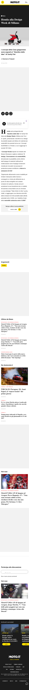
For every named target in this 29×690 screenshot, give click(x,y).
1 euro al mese (13, 209)
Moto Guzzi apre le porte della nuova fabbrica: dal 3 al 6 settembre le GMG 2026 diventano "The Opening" (13, 356)
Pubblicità (18, 666)
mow (16, 681)
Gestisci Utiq (19, 669)
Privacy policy (8, 664)
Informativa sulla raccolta (6, 686)
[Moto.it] (14, 2)
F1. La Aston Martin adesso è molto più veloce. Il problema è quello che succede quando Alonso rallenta (13, 404)
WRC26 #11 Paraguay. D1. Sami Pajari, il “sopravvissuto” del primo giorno (13, 391)
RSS (7, 669)
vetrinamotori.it (23, 681)
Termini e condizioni (18, 664)
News (3, 16)
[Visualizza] (5, 44)
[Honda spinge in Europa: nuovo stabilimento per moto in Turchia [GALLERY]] (10, 629)
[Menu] (26, 2)
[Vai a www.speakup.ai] (26, 121)
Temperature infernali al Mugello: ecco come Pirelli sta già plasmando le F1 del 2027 (14, 416)
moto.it (11, 681)
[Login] (2, 2)
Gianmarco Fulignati (8, 59)
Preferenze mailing (14, 671)
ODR (23, 666)
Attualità (5, 633)
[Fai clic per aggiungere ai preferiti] (7, 113)
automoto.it (5, 681)
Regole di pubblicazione (8, 666)
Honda (4, 265)
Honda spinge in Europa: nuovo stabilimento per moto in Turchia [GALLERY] (9, 638)
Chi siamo (12, 669)
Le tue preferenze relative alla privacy (10, 687)
